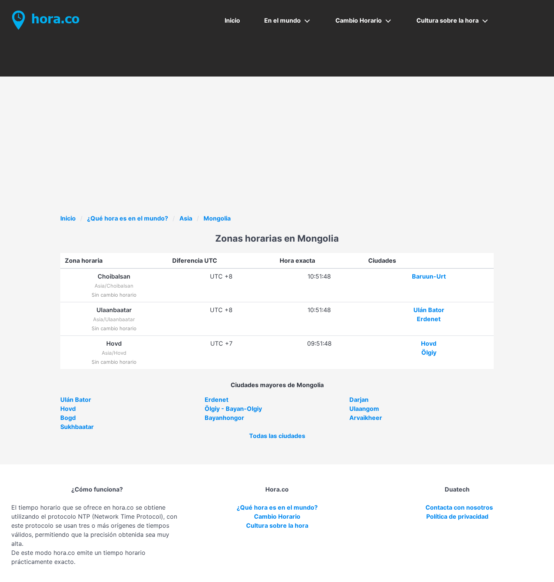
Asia (185, 218)
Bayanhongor (224, 417)
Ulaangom (364, 408)
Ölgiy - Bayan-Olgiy (233, 408)
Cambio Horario (358, 20)
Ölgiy (428, 352)
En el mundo (282, 20)
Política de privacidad (457, 516)
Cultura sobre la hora (447, 20)
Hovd (428, 343)
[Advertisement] (286, 157)
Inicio (232, 20)
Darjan (359, 399)
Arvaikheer (365, 417)
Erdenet (429, 319)
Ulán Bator (428, 310)
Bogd (68, 417)
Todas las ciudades (277, 436)
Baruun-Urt (429, 276)
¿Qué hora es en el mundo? (127, 218)
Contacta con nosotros (459, 507)
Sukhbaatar (77, 426)
